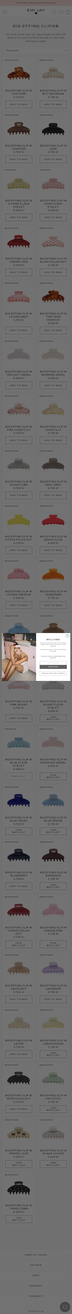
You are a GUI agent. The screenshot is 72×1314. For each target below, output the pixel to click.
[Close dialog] (67, 635)
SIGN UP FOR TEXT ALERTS (53, 673)
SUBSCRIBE (53, 667)
